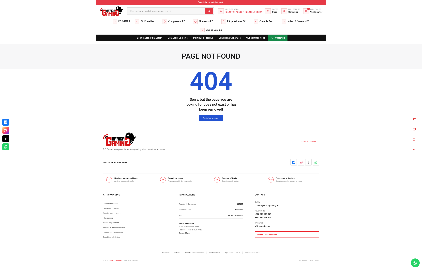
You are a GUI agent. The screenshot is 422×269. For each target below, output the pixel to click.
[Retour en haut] (414, 150)
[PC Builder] (414, 129)
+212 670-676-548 (233, 12)
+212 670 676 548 (263, 214)
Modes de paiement (111, 223)
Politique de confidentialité (113, 232)
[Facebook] (5, 122)
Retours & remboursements (114, 227)
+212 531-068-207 (253, 12)
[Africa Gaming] (111, 11)
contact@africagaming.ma (267, 205)
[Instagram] (5, 130)
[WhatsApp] (5, 146)
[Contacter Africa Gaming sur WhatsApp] (415, 262)
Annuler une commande (112, 213)
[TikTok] (5, 138)
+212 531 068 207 (263, 217)
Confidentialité (215, 253)
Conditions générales (111, 237)
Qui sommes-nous (110, 204)
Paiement (165, 253)
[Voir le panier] (414, 119)
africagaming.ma (263, 226)
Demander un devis (111, 208)
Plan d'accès (108, 218)
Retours (177, 253)
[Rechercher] (414, 139)
